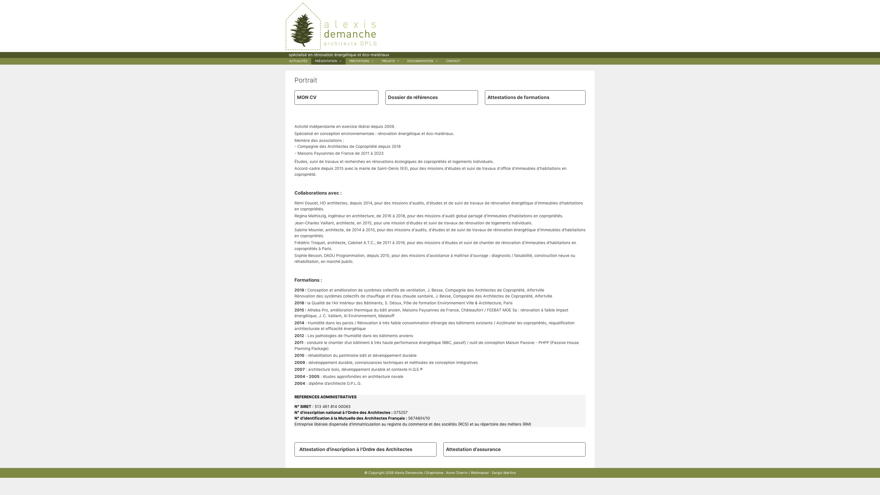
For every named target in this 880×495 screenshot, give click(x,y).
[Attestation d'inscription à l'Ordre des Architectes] (365, 449)
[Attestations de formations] (535, 97)
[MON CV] (336, 97)
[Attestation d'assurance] (514, 449)
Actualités (298, 61)
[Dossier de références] (432, 97)
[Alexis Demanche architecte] (331, 26)
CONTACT (453, 61)
